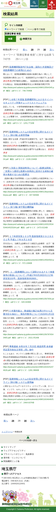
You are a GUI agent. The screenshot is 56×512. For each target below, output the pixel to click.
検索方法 (27, 38)
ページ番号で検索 (36, 29)
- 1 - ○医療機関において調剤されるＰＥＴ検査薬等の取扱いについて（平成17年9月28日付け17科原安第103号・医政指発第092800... (28, 275)
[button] (34, 4)
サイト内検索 (15, 25)
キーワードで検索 (15, 29)
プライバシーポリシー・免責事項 (18, 454)
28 (32, 49)
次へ (52, 49)
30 (44, 49)
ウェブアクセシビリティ (14, 450)
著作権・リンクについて (14, 458)
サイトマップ (9, 447)
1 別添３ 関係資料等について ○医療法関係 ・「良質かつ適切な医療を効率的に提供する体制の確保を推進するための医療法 (28, 171)
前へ (25, 49)
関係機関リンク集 (11, 461)
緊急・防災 (52, 5)
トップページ (7, 432)
